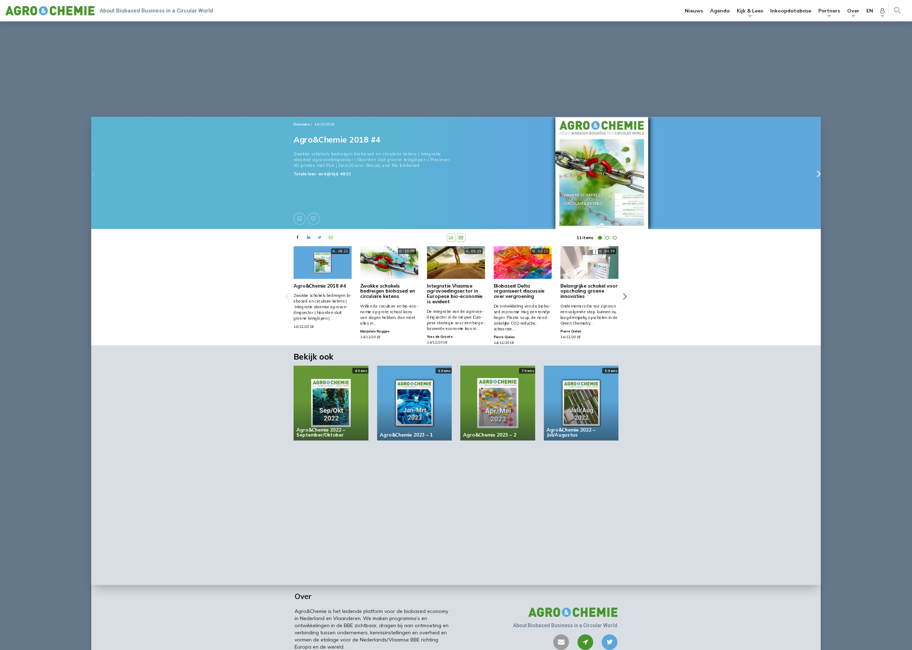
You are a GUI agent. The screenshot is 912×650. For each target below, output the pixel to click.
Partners (829, 10)
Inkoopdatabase (790, 10)
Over (853, 10)
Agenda (720, 10)
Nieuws (694, 10)
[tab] (600, 238)
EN (869, 10)
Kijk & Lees (750, 10)
